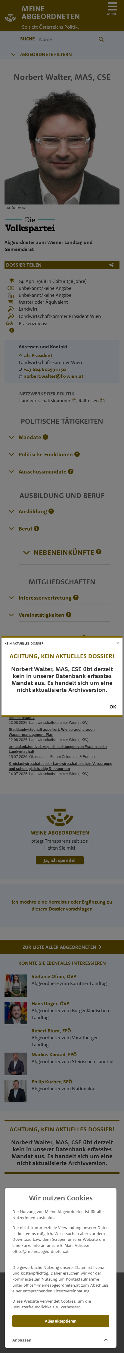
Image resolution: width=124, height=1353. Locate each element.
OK (113, 707)
